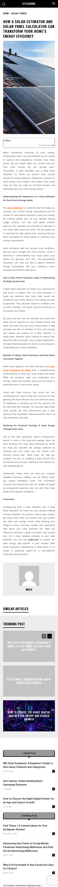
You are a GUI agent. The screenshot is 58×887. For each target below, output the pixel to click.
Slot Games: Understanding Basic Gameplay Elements (29, 681)
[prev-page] (44, 636)
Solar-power (19, 13)
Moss (8, 140)
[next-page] (49, 636)
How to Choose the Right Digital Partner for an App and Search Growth (29, 716)
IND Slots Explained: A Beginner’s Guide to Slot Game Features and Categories (29, 646)
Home (6, 13)
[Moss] (29, 576)
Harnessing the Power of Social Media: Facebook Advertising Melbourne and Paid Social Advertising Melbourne (28, 847)
